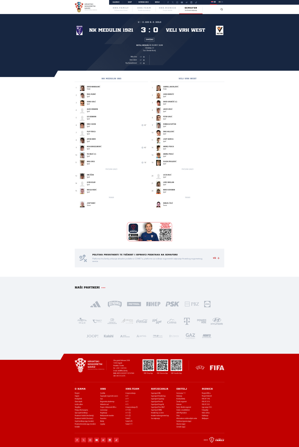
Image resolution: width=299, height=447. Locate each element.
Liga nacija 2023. (207, 407)
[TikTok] (196, 2)
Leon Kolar (91, 182)
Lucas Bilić (167, 175)
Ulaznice (116, 2)
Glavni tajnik (78, 402)
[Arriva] (141, 336)
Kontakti (77, 427)
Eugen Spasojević (169, 162)
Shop (130, 2)
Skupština (78, 407)
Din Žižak (90, 175)
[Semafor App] (149, 241)
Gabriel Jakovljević (170, 87)
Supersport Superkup (157, 399)
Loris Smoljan (168, 182)
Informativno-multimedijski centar (186, 418)
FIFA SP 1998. (206, 399)
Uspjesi (77, 396)
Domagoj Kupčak (169, 124)
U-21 (127, 396)
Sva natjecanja (155, 418)
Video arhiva (206, 413)
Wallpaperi (205, 418)
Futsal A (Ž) (129, 421)
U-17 (127, 402)
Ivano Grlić (91, 102)
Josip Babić (91, 203)
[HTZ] (82, 321)
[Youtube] (182, 2)
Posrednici (103, 418)
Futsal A (128, 418)
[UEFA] (200, 368)
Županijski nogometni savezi (109, 396)
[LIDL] (207, 304)
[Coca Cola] (142, 321)
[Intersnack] (157, 321)
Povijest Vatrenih (207, 396)
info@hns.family (123, 371)
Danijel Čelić (168, 203)
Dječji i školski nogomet (183, 407)
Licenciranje (103, 410)
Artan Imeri (91, 139)
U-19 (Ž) (128, 410)
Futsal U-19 (129, 424)
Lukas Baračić (168, 94)
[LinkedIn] (191, 2)
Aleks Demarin (92, 109)
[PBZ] (191, 304)
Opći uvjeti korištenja (81, 413)
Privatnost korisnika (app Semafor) (85, 424)
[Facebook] (168, 2)
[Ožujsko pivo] (114, 304)
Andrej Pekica (168, 147)
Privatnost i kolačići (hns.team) (84, 418)
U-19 (127, 399)
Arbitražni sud (104, 404)
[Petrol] (134, 304)
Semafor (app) (180, 427)
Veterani (179, 404)
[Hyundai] (216, 321)
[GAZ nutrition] (190, 336)
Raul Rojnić (91, 94)
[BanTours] (158, 336)
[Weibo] (186, 2)
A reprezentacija (130, 393)
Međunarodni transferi (107, 416)
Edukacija (179, 396)
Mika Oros (91, 162)
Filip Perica (91, 132)
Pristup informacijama (81, 410)
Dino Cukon (91, 124)
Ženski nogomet (181, 402)
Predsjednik (78, 399)
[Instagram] (177, 2)
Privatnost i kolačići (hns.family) (84, 416)
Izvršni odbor (79, 404)
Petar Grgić (167, 117)
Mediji (157, 2)
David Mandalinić (93, 87)
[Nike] (95, 304)
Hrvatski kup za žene (157, 413)
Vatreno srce (143, 2)
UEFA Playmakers (181, 413)
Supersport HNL (156, 393)
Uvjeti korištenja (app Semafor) (84, 421)
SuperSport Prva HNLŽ (158, 407)
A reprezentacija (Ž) (132, 407)
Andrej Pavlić (168, 154)
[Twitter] (172, 2)
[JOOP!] (92, 336)
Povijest (77, 393)
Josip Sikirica (168, 139)
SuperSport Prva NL (157, 402)
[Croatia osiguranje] (112, 321)
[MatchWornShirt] (207, 336)
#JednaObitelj (180, 399)
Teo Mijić (90, 154)
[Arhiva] (221, 9)
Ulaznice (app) (180, 424)
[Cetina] (171, 321)
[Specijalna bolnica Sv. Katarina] (174, 336)
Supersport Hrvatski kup (158, 396)
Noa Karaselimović (94, 147)
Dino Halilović (168, 132)
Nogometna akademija (107, 402)
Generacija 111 (181, 393)
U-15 (127, 404)
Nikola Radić (92, 190)
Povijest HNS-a (206, 393)
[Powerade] (201, 321)
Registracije (103, 413)
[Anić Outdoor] (125, 336)
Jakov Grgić (168, 109)
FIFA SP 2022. (206, 404)
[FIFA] (217, 368)
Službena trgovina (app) (183, 421)
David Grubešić (169, 102)
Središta (102, 393)
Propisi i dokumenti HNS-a (108, 407)
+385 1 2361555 (121, 368)
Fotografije (205, 410)
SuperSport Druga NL (157, 404)
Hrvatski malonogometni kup (160, 416)
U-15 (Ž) (128, 416)
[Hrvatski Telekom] (186, 321)
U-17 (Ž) (128, 413)
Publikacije (205, 416)
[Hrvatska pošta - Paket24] (97, 321)
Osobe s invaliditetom (183, 410)
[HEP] (153, 304)
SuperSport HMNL (156, 410)
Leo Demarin (91, 117)
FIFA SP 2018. (206, 402)
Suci (101, 399)
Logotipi (102, 424)
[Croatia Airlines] (127, 321)
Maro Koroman (169, 190)
